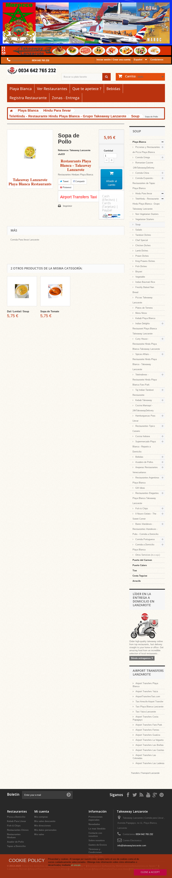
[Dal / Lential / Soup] (22, 291)
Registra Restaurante (28, 98)
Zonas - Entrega (65, 98)
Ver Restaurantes (52, 89)
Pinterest (66, 187)
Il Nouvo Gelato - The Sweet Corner (144, 516)
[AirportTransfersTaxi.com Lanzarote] (155, 795)
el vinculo (75, 865)
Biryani (138, 271)
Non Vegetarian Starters (147, 214)
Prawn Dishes (142, 256)
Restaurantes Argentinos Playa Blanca (146, 480)
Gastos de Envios (98, 845)
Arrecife (137, 581)
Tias (135, 570)
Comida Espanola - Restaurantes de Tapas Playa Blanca (144, 183)
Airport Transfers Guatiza (147, 735)
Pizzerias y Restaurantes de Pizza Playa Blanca (146, 149)
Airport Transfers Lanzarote (148, 672)
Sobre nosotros (97, 840)
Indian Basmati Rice (145, 282)
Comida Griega (142, 157)
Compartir (80, 181)
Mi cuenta (41, 811)
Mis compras (41, 817)
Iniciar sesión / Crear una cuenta (113, 59)
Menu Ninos (141, 313)
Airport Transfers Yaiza (146, 691)
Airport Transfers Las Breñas (149, 745)
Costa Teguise (140, 575)
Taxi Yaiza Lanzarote (145, 711)
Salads (138, 229)
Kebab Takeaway (143, 400)
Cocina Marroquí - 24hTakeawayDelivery (143, 408)
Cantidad (108, 150)
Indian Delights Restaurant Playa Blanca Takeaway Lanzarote (145, 328)
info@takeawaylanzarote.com (131, 845)
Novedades (94, 824)
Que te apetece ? (86, 89)
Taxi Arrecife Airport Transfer (149, 701)
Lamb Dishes (141, 250)
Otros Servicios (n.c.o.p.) (147, 555)
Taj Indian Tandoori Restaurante (143, 392)
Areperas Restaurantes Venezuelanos (145, 470)
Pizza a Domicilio (16, 817)
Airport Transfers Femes (147, 730)
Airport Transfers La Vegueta (149, 740)
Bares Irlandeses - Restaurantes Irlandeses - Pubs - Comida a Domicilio (145, 529)
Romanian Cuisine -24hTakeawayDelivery (143, 165)
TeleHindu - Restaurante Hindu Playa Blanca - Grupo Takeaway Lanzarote (146, 203)
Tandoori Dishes (143, 235)
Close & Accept (150, 872)
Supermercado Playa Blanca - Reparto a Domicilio (144, 446)
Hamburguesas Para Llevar (144, 418)
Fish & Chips (141, 508)
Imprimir (67, 206)
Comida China (142, 173)
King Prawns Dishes (145, 261)
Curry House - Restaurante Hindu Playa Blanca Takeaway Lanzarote (146, 344)
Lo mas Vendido (97, 828)
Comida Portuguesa (145, 539)
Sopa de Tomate (49, 311)
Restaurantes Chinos (18, 830)
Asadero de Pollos (144, 462)
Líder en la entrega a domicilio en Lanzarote (143, 599)
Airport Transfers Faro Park (148, 725)
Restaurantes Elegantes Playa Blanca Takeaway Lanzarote (146, 498)
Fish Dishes (141, 266)
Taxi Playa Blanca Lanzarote (149, 706)
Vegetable (140, 277)
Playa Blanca (21, 89)
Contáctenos (156, 59)
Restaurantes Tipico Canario (144, 428)
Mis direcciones (42, 825)
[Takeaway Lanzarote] (31, 71)
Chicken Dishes (143, 245)
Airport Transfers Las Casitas (149, 750)
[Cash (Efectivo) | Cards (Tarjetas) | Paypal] (111, 215)
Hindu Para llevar (143, 193)
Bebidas (113, 89)
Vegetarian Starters (144, 219)
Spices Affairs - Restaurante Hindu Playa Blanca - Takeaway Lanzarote (145, 362)
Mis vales (39, 834)
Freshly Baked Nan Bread (143, 290)
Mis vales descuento (44, 821)
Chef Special (141, 240)
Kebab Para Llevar (16, 821)
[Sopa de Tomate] (55, 291)
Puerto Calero (140, 565)
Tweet (65, 181)
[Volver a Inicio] (11, 111)
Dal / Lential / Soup (18, 311)
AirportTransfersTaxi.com (147, 696)
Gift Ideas (140, 488)
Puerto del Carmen (142, 560)
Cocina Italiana (142, 436)
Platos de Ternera (144, 308)
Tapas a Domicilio (16, 846)
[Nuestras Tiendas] (147, 626)
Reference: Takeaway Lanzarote (74, 150)
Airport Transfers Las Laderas (149, 763)
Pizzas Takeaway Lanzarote (143, 300)
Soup (137, 224)
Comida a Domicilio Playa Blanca (143, 547)
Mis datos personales (45, 830)
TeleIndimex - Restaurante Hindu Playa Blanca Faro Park (145, 379)
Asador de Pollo (15, 842)
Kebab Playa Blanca (145, 318)
